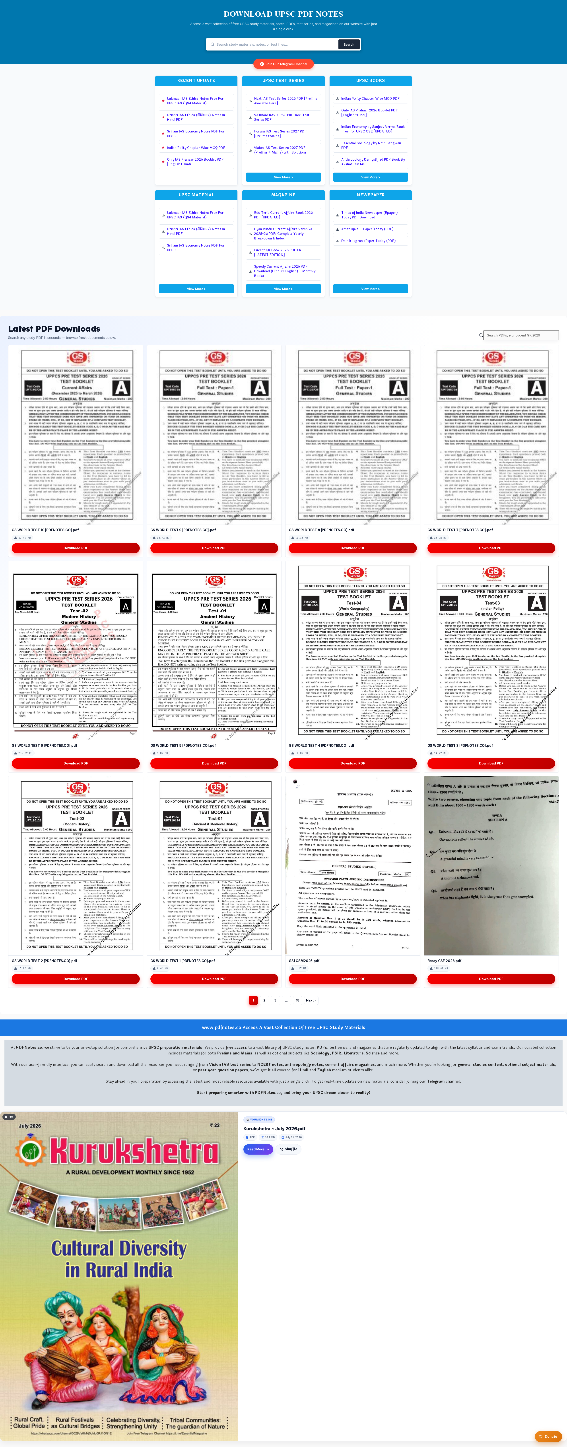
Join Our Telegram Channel (284, 64)
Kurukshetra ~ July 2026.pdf (274, 1128)
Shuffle (291, 1149)
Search (349, 44)
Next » (311, 1000)
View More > (283, 177)
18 (297, 1000)
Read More (255, 1149)
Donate (551, 1436)
